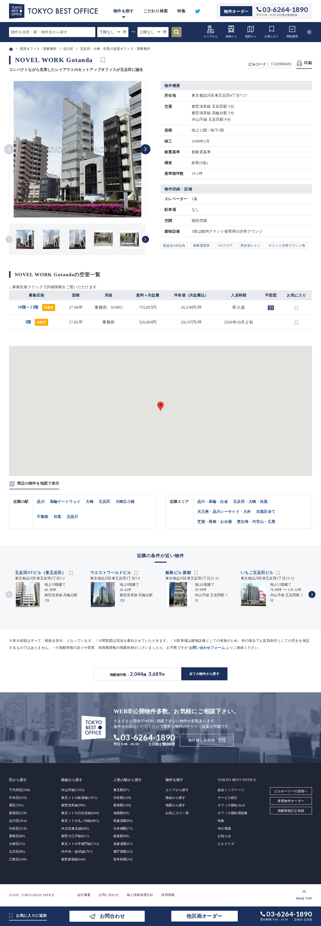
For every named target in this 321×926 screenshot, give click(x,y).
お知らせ (224, 836)
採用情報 (168, 895)
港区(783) (16, 805)
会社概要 (84, 895)
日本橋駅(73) (122, 828)
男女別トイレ (250, 245)
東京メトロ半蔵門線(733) (80, 844)
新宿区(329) (18, 813)
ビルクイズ (226, 844)
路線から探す (176, 798)
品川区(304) (18, 821)
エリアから (210, 36)
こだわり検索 (155, 11)
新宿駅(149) (122, 805)
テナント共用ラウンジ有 (287, 245)
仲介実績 (224, 828)
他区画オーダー (204, 916)
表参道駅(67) (122, 844)
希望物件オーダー (291, 801)
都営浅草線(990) (73, 805)
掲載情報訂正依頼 (291, 811)
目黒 (57, 517)
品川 (41, 502)
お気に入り (271, 36)
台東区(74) (17, 844)
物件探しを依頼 (201, 740)
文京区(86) (17, 851)
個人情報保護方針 (140, 895)
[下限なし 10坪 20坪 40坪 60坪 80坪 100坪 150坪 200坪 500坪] (112, 32)
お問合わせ (112, 916)
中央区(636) (18, 798)
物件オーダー (236, 11)
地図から (250, 36)
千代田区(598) (19, 790)
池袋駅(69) (121, 813)
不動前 (42, 517)
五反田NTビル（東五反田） (41, 572)
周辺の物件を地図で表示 (38, 483)
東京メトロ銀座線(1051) (79, 798)
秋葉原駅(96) (122, 821)
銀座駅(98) (121, 836)
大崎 (90, 502)
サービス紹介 (228, 798)
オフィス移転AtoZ (231, 805)
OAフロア (225, 245)
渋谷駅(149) (122, 798)
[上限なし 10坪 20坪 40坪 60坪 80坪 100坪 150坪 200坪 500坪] (153, 32)
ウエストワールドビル (111, 572)
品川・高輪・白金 (212, 502)
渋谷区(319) (18, 828)
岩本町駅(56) (122, 859)
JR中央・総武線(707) (77, 851)
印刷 (308, 63)
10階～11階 (35, 307)
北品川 (72, 517)
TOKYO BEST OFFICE (37, 895)
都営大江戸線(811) (75, 836)
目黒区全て (266, 512)
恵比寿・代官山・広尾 (256, 522)
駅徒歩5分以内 (174, 245)
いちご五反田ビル (258, 572)
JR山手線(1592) (72, 790)
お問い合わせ (109, 895)
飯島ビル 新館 (179, 572)
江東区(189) (18, 859)
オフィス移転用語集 (233, 813)
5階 (35, 322)
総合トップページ (231, 790)
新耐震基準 (201, 245)
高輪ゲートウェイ (65, 502)
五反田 (104, 502)
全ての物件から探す (204, 674)
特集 (181, 11)
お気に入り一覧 (177, 813)
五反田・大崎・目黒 (250, 502)
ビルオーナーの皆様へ (291, 791)
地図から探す (176, 805)
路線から (231, 36)
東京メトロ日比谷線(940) (80, 813)
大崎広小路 (125, 502)
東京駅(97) (121, 790)
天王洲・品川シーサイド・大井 (224, 512)
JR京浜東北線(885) (75, 828)
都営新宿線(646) (73, 859)
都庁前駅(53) (122, 851)
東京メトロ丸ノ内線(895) (80, 821)
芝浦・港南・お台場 (214, 522)
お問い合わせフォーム (207, 648)
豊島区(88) (17, 836)
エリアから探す (177, 790)
